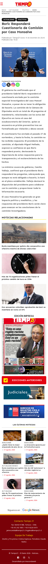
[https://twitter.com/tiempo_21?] (30, 557)
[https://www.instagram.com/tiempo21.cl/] (23, 557)
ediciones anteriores (27, 380)
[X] (9, 85)
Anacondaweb (30, 561)
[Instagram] (13, 85)
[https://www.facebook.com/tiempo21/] (18, 557)
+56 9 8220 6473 (31, 527)
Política (25, 10)
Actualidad (14, 10)
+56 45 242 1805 (17, 527)
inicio (4, 10)
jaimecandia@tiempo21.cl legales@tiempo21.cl (24, 530)
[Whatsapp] (18, 85)
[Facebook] (4, 85)
